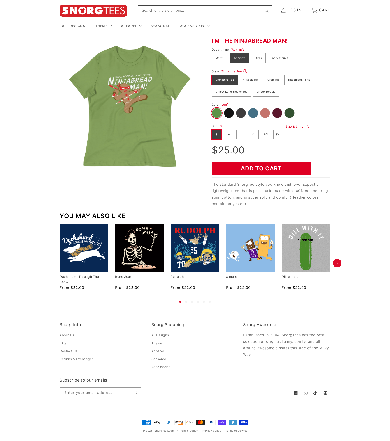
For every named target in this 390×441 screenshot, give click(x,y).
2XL (266, 134)
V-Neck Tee (251, 79)
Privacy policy (211, 430)
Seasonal (158, 359)
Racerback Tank (299, 79)
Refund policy (189, 430)
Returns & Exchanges (76, 359)
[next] (337, 263)
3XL (278, 134)
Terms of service (236, 430)
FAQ (63, 343)
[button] (103, 26)
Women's (239, 58)
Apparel (157, 351)
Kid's (258, 58)
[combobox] (205, 11)
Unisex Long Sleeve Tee (232, 91)
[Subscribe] (136, 392)
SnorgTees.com (164, 430)
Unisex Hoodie (266, 91)
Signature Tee (225, 79)
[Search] (267, 11)
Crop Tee (273, 79)
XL (253, 134)
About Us (67, 335)
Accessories (280, 58)
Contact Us (68, 351)
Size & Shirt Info (298, 126)
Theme (156, 343)
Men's (220, 58)
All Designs (160, 335)
